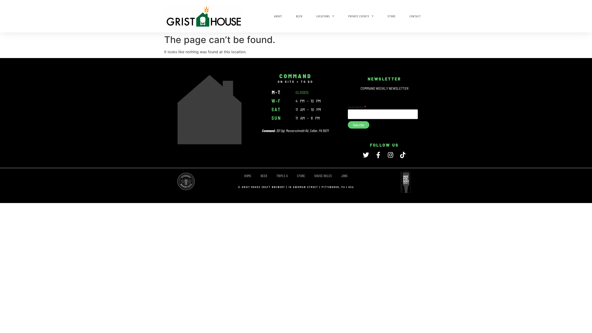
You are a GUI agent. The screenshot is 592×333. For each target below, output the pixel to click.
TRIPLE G (282, 175)
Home (247, 175)
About (278, 16)
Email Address (357, 107)
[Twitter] (366, 155)
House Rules (323, 175)
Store (392, 16)
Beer (299, 16)
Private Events (358, 16)
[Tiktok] (403, 155)
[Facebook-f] (378, 155)
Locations (323, 16)
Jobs (344, 175)
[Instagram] (390, 155)
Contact (415, 16)
